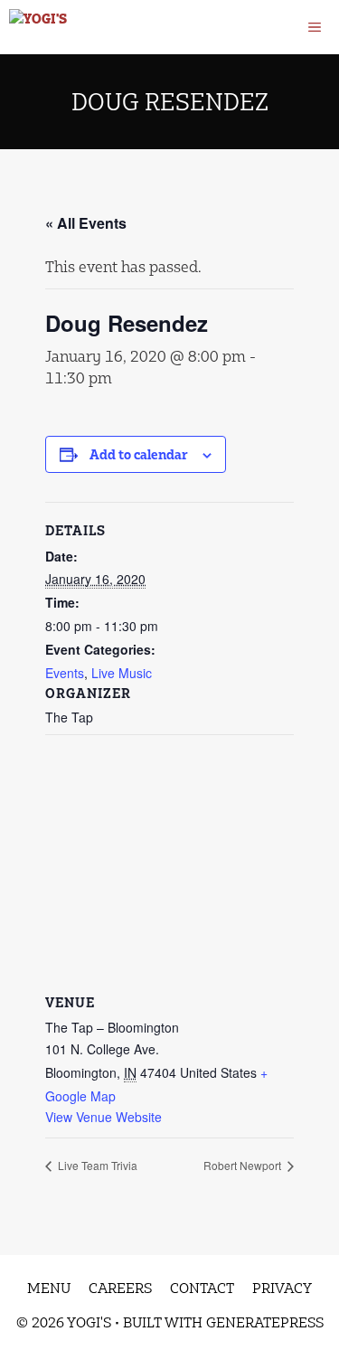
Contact (202, 1287)
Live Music (121, 673)
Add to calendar (138, 454)
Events (64, 673)
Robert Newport (243, 1165)
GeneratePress (265, 1322)
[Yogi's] (38, 27)
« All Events (86, 222)
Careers (120, 1287)
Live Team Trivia (96, 1165)
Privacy (282, 1287)
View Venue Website (103, 1117)
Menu (49, 1287)
